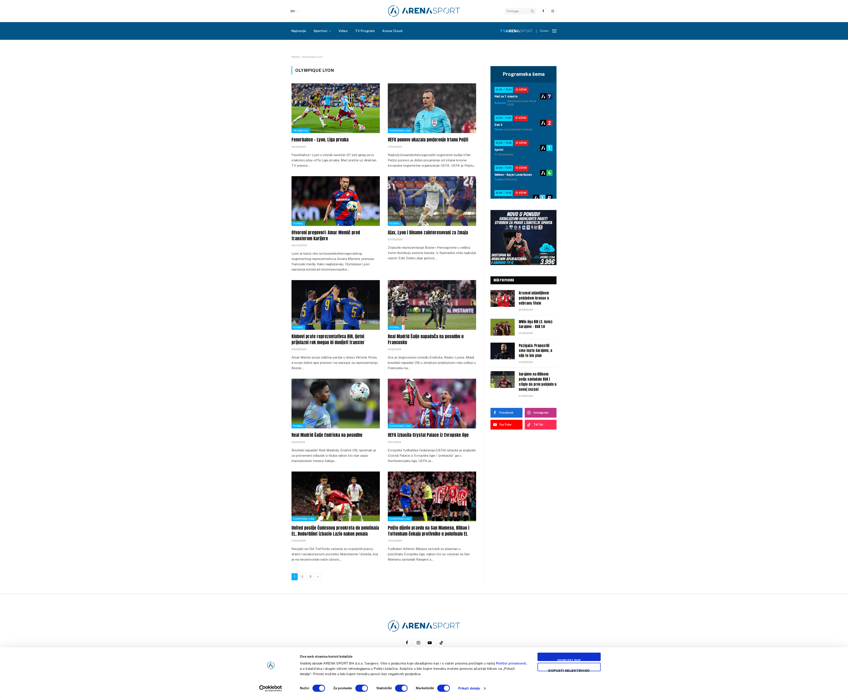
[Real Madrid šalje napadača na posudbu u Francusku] (432, 305)
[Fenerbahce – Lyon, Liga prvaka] (336, 108)
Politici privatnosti (511, 663)
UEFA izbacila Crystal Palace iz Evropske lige (428, 435)
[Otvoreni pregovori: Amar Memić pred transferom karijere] (336, 201)
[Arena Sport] (424, 11)
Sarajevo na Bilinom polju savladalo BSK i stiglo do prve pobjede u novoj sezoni (537, 382)
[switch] (361, 688)
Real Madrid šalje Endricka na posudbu (327, 435)
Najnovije (298, 31)
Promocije (301, 130)
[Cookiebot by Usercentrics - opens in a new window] (270, 688)
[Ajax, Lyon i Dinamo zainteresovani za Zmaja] (432, 201)
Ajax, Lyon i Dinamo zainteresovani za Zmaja (428, 232)
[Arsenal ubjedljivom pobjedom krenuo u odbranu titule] (502, 298)
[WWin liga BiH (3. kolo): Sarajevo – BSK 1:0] (502, 327)
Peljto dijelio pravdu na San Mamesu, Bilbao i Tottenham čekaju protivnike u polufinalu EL (428, 531)
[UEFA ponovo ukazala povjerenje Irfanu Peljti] (432, 108)
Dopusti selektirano (569, 670)
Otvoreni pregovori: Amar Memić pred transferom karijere (326, 235)
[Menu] (554, 31)
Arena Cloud (392, 31)
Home (295, 56)
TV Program (365, 31)
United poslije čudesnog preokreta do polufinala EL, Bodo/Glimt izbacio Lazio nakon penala (335, 531)
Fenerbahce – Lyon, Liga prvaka (320, 140)
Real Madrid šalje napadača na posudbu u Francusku (426, 339)
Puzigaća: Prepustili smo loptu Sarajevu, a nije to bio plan (535, 350)
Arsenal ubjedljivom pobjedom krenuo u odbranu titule (534, 298)
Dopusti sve (569, 660)
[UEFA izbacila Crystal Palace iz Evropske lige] (432, 403)
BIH (293, 11)
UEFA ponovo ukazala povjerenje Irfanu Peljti (428, 140)
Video (343, 31)
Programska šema (524, 74)
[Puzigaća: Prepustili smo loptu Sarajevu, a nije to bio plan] (502, 351)
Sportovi (320, 31)
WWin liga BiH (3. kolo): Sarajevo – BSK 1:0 (536, 324)
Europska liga (400, 130)
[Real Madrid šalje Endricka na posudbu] (336, 403)
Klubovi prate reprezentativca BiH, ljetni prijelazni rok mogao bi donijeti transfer (328, 339)
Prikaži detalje (469, 688)
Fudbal (298, 223)
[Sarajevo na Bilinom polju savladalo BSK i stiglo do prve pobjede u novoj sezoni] (502, 379)
